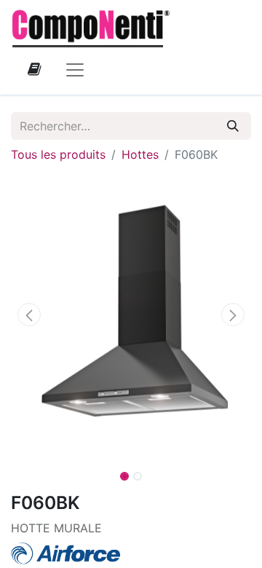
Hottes (140, 154)
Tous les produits (58, 154)
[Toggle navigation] (74, 69)
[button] (29, 314)
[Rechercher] (233, 126)
